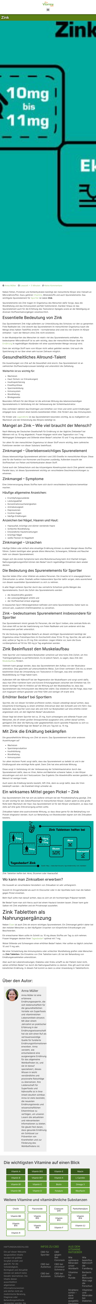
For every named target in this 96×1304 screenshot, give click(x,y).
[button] (48, 10)
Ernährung (7, 343)
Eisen (11, 924)
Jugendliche (22, 417)
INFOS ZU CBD (50, 1246)
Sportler (35, 298)
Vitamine (38, 295)
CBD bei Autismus (46, 1265)
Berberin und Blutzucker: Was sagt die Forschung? (88, 1279)
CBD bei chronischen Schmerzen (61, 1267)
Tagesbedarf (38, 938)
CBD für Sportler (45, 1253)
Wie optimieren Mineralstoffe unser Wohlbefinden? (76, 1263)
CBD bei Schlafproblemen (63, 1275)
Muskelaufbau (9, 661)
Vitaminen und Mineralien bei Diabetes (87, 1295)
